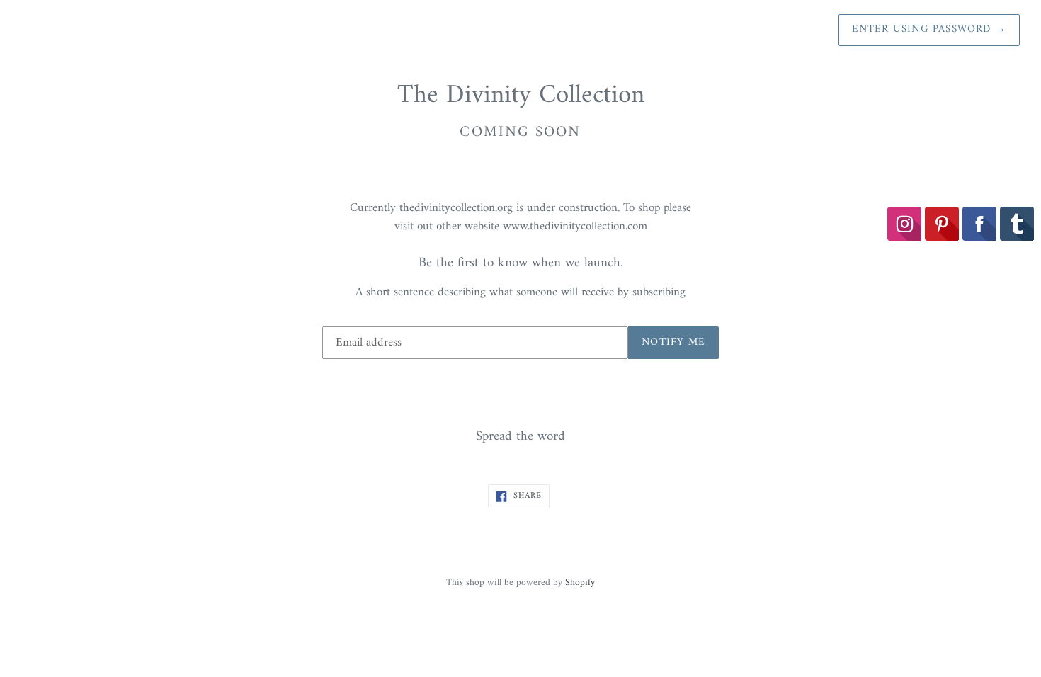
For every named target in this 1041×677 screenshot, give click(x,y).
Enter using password (929, 29)
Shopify (580, 582)
